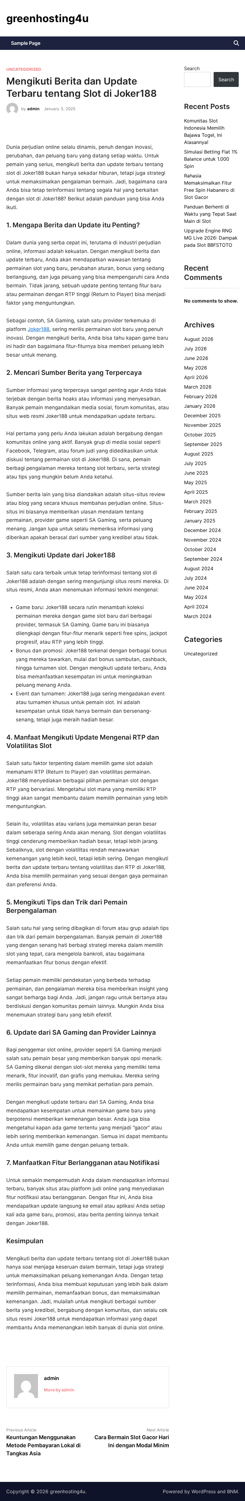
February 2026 (200, 396)
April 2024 (196, 607)
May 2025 (195, 482)
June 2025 (196, 473)
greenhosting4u (47, 18)
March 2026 (198, 387)
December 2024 (202, 530)
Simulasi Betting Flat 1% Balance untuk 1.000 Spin (211, 159)
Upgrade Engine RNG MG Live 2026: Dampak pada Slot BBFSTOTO (211, 238)
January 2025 (199, 521)
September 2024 (203, 559)
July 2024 (195, 578)
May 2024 (195, 597)
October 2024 (200, 549)
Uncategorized (23, 69)
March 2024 (198, 616)
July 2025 (195, 463)
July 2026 (195, 349)
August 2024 (198, 568)
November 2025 (202, 425)
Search (192, 68)
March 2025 (198, 502)
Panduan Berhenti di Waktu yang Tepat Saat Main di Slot (210, 214)
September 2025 (203, 444)
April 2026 (196, 377)
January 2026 (199, 406)
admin (33, 108)
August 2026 (198, 339)
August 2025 (198, 454)
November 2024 (202, 540)
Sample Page (25, 43)
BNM (232, 1491)
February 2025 (200, 511)
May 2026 (195, 368)
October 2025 (200, 435)
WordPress (204, 1491)
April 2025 (196, 492)
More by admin (59, 1389)
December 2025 (202, 415)
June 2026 (196, 358)
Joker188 (38, 329)
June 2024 (196, 588)
